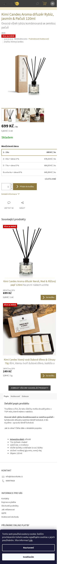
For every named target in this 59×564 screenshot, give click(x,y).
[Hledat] (37, 3)
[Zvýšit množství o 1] (11, 185)
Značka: (13, 41)
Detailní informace (9, 194)
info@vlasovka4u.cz (14, 476)
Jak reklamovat (8, 509)
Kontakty (5, 498)
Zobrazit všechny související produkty (29, 388)
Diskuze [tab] (25, 396)
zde (31, 540)
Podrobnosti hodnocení (39, 39)
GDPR (3, 513)
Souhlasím (28, 557)
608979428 (10, 480)
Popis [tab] (6, 396)
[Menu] (52, 3)
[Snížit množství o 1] (11, 188)
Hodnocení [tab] (15, 396)
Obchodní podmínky (10, 505)
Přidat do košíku (27, 186)
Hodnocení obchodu (10, 517)
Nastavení (28, 547)
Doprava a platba (8, 502)
